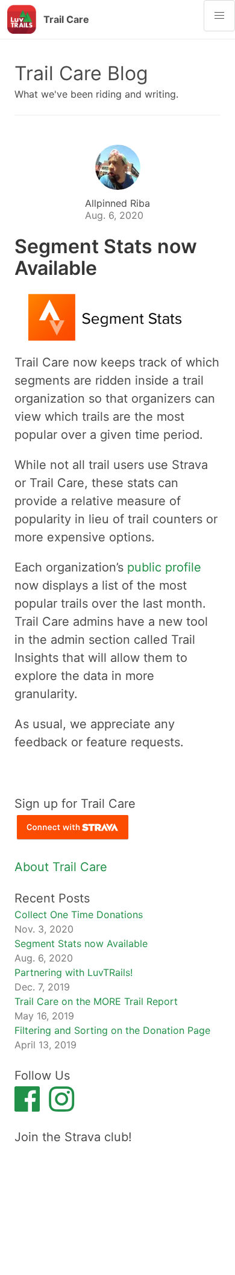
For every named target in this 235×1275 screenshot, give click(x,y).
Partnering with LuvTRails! (73, 972)
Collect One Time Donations (78, 914)
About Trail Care (60, 867)
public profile (164, 567)
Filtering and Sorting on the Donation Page (112, 1030)
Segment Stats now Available (81, 943)
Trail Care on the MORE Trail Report (96, 1001)
